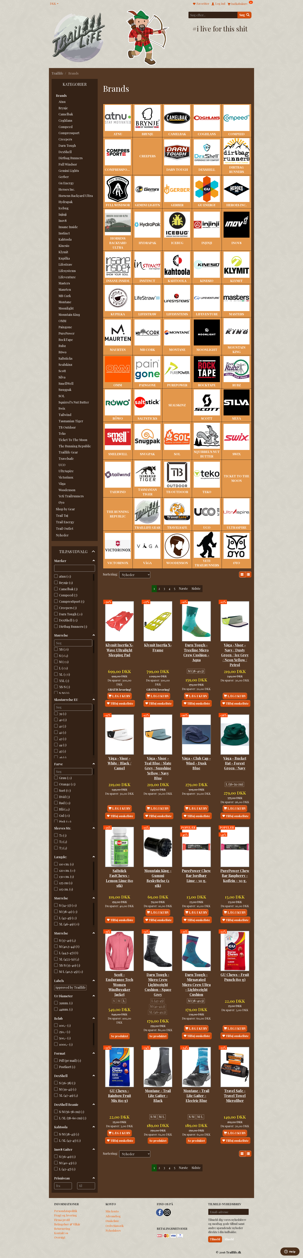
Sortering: (110, 574)
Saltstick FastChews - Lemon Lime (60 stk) (119, 878)
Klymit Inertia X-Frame (158, 647)
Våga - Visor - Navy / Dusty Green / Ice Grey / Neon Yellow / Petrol (235, 655)
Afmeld (229, 1239)
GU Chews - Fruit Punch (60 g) (235, 977)
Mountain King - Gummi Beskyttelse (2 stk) (157, 878)
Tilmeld (215, 1239)
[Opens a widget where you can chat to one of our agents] (289, 1251)
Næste (183, 588)
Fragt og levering (65, 1215)
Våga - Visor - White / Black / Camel (119, 763)
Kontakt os (61, 1233)
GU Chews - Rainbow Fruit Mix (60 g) (119, 1095)
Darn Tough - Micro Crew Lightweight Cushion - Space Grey (158, 984)
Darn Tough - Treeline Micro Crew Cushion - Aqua (196, 652)
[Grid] (242, 574)
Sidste (196, 588)
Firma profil (62, 1220)
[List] (248, 574)
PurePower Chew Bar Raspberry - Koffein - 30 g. (234, 875)
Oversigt (59, 1237)
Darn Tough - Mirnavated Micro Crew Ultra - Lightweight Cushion (196, 984)
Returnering (62, 1228)
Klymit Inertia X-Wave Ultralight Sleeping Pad (119, 650)
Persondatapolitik (65, 1211)
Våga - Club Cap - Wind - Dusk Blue (196, 763)
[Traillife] (79, 37)
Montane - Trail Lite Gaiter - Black (158, 1095)
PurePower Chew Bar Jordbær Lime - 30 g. (196, 875)
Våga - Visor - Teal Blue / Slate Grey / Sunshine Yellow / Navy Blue (157, 768)
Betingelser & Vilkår (67, 1224)
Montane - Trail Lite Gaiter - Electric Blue (196, 1095)
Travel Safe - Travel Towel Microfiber (235, 1095)
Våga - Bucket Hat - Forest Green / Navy (234, 763)
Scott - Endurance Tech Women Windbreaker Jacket (119, 984)
